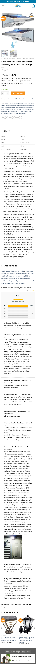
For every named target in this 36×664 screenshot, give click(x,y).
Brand (9, 99)
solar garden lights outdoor (17, 281)
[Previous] (4, 30)
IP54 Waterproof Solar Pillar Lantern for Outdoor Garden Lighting (8, 638)
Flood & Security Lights (25, 59)
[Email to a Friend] (13, 117)
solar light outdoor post (28, 109)
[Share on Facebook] (6, 117)
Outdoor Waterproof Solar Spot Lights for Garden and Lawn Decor (22, 656)
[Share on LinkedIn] (20, 117)
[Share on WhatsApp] (3, 117)
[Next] (31, 30)
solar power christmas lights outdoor (16, 113)
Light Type (11, 59)
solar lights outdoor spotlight (9, 111)
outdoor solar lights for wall (12, 107)
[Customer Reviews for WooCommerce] (33, 291)
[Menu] (2, 6)
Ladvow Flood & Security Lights (13, 103)
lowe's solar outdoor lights (18, 273)
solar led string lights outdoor (13, 109)
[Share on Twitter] (10, 117)
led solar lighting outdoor (17, 283)
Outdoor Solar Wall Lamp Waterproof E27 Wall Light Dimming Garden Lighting (26, 639)
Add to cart (18, 93)
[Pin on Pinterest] (17, 117)
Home (3, 59)
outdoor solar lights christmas (12, 105)
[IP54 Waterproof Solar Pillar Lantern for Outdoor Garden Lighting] (9, 624)
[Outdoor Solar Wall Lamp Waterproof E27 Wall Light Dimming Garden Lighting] (27, 624)
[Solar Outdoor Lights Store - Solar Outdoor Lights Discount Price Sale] (18, 6)
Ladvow (27, 99)
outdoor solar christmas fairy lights (12, 271)
